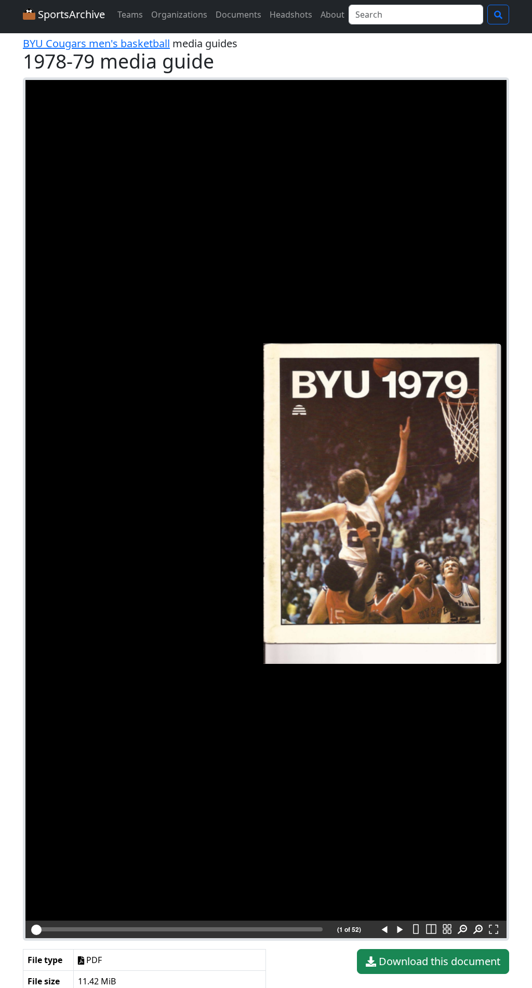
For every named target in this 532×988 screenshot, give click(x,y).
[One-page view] (415, 930)
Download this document (438, 961)
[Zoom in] (478, 930)
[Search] (498, 14)
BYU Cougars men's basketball (96, 43)
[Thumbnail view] (447, 930)
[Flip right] (400, 930)
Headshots (291, 14)
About (332, 14)
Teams (130, 14)
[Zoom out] (462, 930)
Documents (238, 14)
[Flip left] (384, 930)
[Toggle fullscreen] (493, 930)
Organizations (179, 14)
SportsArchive (70, 14)
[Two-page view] (431, 930)
